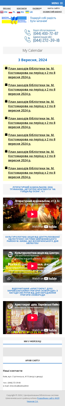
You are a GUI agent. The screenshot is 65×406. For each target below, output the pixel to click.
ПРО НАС (7, 8)
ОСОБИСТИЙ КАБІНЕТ (52, 12)
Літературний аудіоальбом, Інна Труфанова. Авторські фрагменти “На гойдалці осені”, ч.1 (32, 189)
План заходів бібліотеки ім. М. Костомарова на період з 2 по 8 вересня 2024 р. (31, 72)
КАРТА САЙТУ (54, 8)
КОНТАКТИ (22, 8)
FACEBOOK (37, 8)
